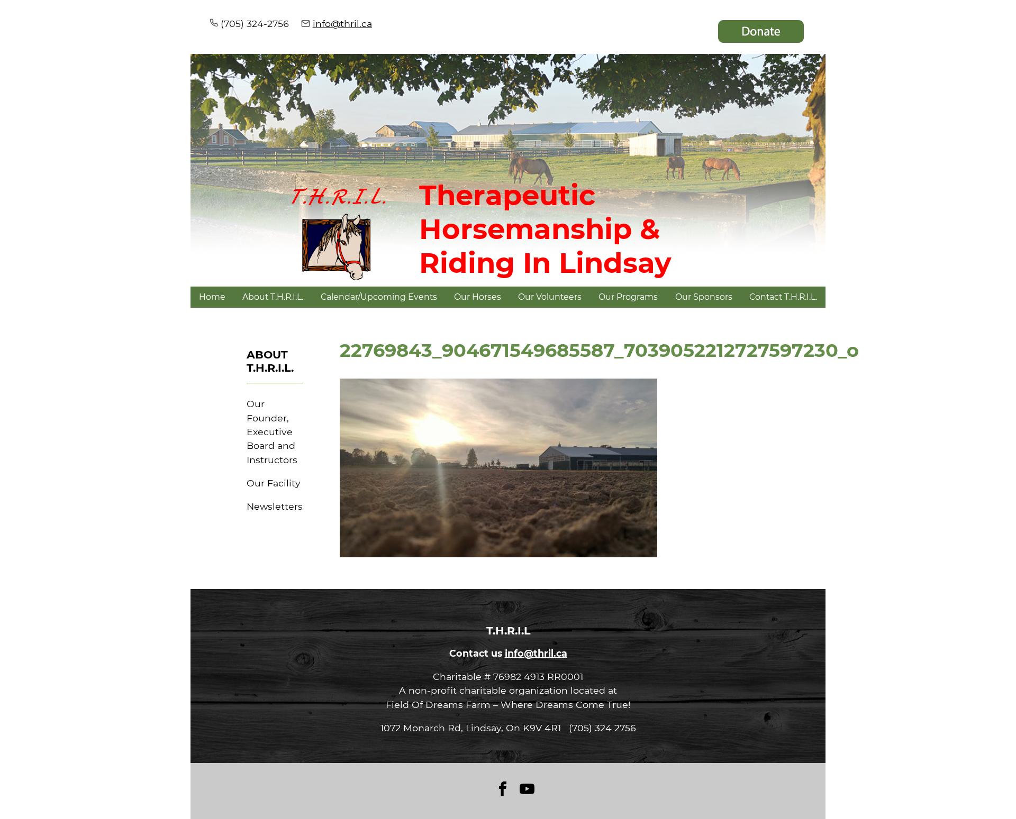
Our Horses (477, 297)
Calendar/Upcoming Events (379, 297)
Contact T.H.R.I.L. (783, 297)
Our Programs (628, 297)
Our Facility (274, 483)
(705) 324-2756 (255, 23)
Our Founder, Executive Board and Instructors (272, 431)
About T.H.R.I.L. (272, 297)
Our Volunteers (550, 297)
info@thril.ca (342, 23)
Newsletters (275, 506)
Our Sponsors (703, 297)
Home (212, 297)
